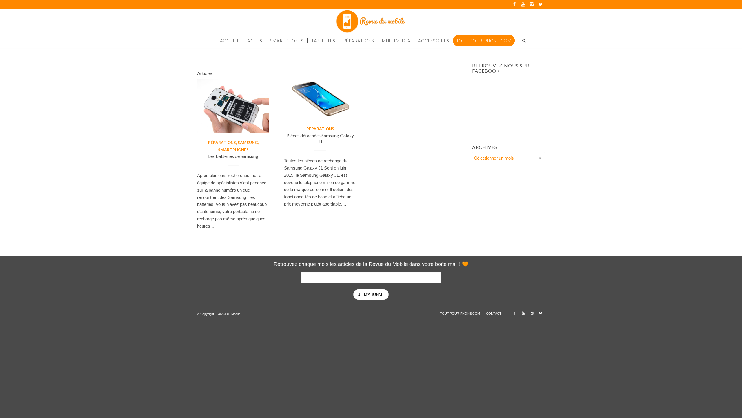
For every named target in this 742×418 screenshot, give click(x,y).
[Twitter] (540, 4)
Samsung (248, 142)
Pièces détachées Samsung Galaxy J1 (320, 138)
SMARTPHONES (233, 149)
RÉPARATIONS (222, 142)
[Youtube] (523, 4)
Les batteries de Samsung (233, 156)
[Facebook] (514, 4)
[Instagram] (532, 4)
